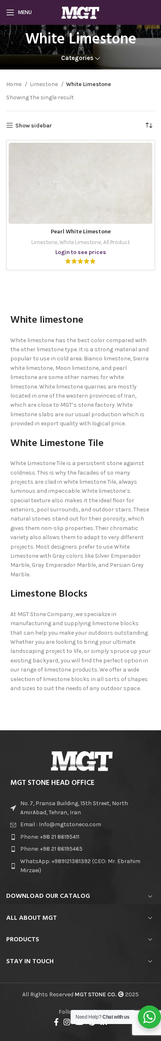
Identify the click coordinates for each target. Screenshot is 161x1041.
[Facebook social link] (56, 1022)
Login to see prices (80, 252)
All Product (116, 242)
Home (14, 84)
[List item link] (80, 824)
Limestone (44, 84)
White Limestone (80, 242)
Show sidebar (33, 125)
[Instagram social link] (67, 1022)
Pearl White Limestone (81, 232)
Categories (77, 58)
